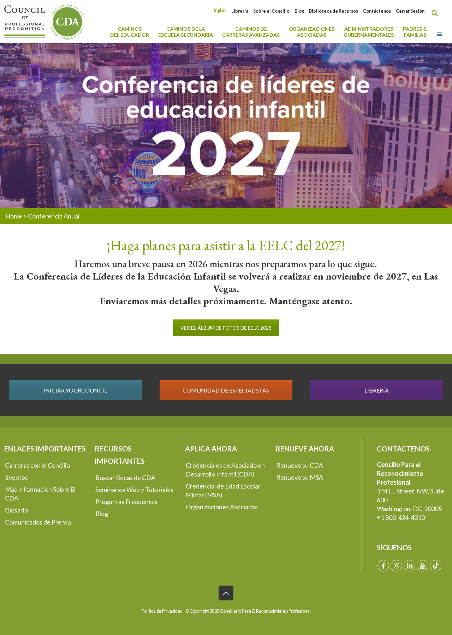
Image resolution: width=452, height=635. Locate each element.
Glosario (16, 510)
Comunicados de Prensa (38, 522)
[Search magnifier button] (436, 13)
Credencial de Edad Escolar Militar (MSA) (223, 490)
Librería (239, 11)
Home (13, 216)
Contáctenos (377, 11)
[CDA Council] (44, 21)
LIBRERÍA (376, 390)
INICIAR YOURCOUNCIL (75, 390)
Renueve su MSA (299, 477)
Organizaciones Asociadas (222, 507)
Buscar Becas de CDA (125, 477)
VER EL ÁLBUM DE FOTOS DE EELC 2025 (226, 328)
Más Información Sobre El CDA (40, 493)
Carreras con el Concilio (37, 465)
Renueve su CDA (299, 465)
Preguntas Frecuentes (126, 501)
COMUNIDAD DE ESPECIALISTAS (226, 390)
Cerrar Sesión (410, 11)
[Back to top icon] (226, 593)
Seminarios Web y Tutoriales (134, 489)
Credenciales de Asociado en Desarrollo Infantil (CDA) (225, 469)
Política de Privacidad (162, 611)
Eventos (16, 477)
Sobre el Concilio (271, 11)
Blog (299, 11)
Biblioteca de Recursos (333, 11)
